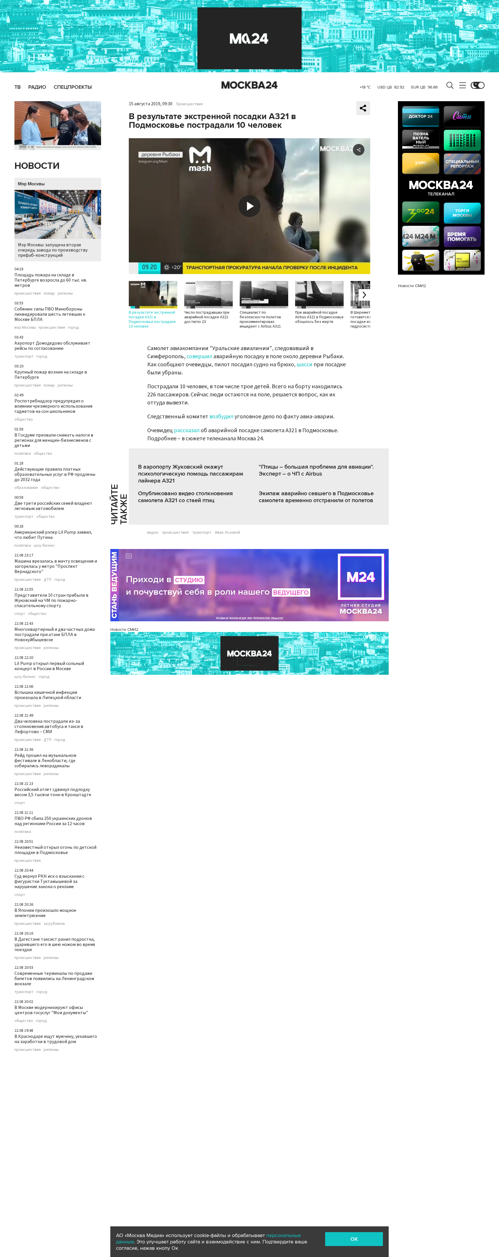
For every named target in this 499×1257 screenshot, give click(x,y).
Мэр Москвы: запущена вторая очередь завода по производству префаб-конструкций (52, 250)
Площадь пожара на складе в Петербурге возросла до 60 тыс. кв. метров (50, 280)
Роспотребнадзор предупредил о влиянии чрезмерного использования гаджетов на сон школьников (53, 406)
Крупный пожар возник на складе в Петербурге (50, 374)
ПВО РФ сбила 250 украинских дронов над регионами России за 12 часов (53, 821)
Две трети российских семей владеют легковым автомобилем (53, 506)
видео (153, 532)
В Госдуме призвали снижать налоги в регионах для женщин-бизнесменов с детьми (53, 440)
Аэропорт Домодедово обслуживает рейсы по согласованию (52, 346)
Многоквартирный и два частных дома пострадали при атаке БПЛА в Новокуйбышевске (54, 634)
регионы (65, 293)
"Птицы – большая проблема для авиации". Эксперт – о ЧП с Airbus (316, 470)
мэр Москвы (25, 328)
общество (23, 419)
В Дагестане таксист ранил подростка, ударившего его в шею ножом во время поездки (54, 944)
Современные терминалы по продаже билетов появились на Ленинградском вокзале (54, 978)
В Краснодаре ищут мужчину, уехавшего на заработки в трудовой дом (55, 1039)
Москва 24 (249, 85)
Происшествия (189, 104)
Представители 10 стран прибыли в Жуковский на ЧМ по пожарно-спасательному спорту (51, 600)
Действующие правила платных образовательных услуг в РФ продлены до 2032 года (54, 474)
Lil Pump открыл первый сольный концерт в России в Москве (49, 666)
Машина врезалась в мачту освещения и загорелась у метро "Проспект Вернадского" (55, 566)
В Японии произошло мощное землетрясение (45, 913)
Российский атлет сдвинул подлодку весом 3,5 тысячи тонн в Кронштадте (52, 792)
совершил (199, 356)
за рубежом (54, 924)
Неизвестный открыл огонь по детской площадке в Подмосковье (55, 850)
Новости (36, 166)
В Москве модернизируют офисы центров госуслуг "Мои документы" (51, 1010)
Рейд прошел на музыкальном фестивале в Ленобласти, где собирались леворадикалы (45, 760)
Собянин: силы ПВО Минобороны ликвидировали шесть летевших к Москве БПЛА (49, 314)
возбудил (221, 417)
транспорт (23, 356)
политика (22, 454)
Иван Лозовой (227, 532)
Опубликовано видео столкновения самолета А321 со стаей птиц (185, 497)
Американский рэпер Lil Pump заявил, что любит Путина (53, 535)
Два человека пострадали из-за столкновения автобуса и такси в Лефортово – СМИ (48, 726)
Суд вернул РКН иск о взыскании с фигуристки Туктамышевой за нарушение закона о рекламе (49, 881)
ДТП (47, 580)
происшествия (27, 293)
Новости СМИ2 (124, 629)
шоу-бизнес (44, 546)
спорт (19, 614)
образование (26, 488)
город (73, 328)
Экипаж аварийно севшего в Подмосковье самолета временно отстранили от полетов (316, 497)
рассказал (187, 430)
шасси (304, 365)
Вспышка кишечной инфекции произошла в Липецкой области (47, 695)
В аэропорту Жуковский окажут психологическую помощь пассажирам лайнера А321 (190, 473)
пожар (49, 293)
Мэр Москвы (31, 184)
